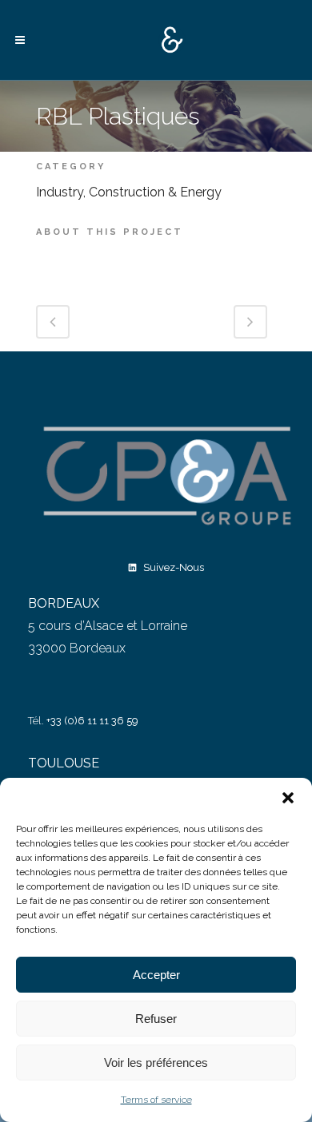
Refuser (156, 1018)
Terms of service (156, 1099)
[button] (288, 798)
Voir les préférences (156, 1062)
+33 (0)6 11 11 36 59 (92, 721)
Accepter (156, 974)
